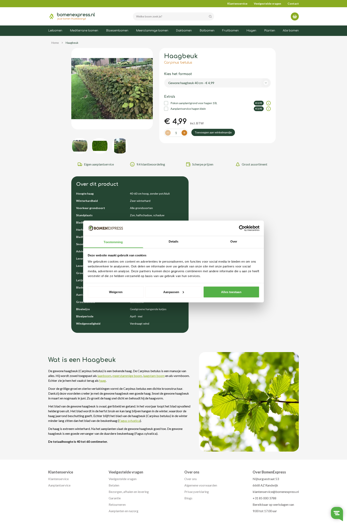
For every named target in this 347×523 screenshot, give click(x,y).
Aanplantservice (59, 485)
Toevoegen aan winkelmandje (213, 132)
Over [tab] (233, 241)
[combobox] (217, 83)
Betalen (114, 485)
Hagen (251, 30)
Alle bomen (291, 30)
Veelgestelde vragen (267, 3)
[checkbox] (166, 103)
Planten (269, 30)
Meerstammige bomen (152, 30)
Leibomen (55, 30)
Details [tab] (174, 241)
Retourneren (117, 504)
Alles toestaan (231, 291)
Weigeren (115, 291)
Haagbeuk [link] (72, 42)
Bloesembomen (117, 30)
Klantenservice (237, 3)
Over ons (190, 479)
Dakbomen (184, 30)
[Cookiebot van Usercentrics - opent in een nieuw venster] (241, 228)
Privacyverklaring (196, 492)
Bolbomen (207, 30)
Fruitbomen (230, 30)
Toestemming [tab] (113, 242)
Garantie (115, 498)
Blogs (188, 498)
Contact (293, 3)
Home (55, 42)
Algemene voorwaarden (200, 485)
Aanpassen (171, 291)
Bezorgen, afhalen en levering (129, 492)
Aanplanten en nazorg (123, 511)
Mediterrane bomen (84, 30)
